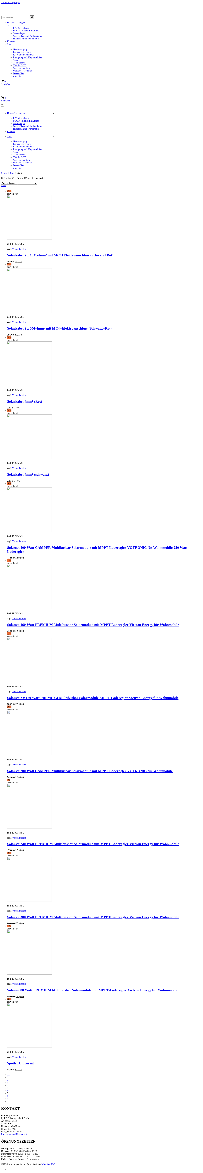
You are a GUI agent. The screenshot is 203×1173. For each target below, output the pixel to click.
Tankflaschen (19, 62)
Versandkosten (19, 249)
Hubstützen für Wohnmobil (26, 38)
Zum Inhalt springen (10, 2)
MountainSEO (48, 1164)
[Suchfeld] (32, 17)
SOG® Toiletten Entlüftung (26, 30)
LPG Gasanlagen (21, 28)
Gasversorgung (20, 49)
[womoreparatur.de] (101, 9)
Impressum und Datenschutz (14, 1134)
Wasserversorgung (21, 68)
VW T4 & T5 (19, 65)
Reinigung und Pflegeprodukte (27, 57)
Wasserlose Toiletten (22, 70)
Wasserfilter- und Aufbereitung (27, 36)
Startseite (5, 173)
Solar (15, 60)
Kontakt (11, 41)
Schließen (5, 84)
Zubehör (17, 76)
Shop (12, 173)
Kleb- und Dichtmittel (23, 54)
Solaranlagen (19, 33)
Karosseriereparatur (22, 52)
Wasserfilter (18, 73)
